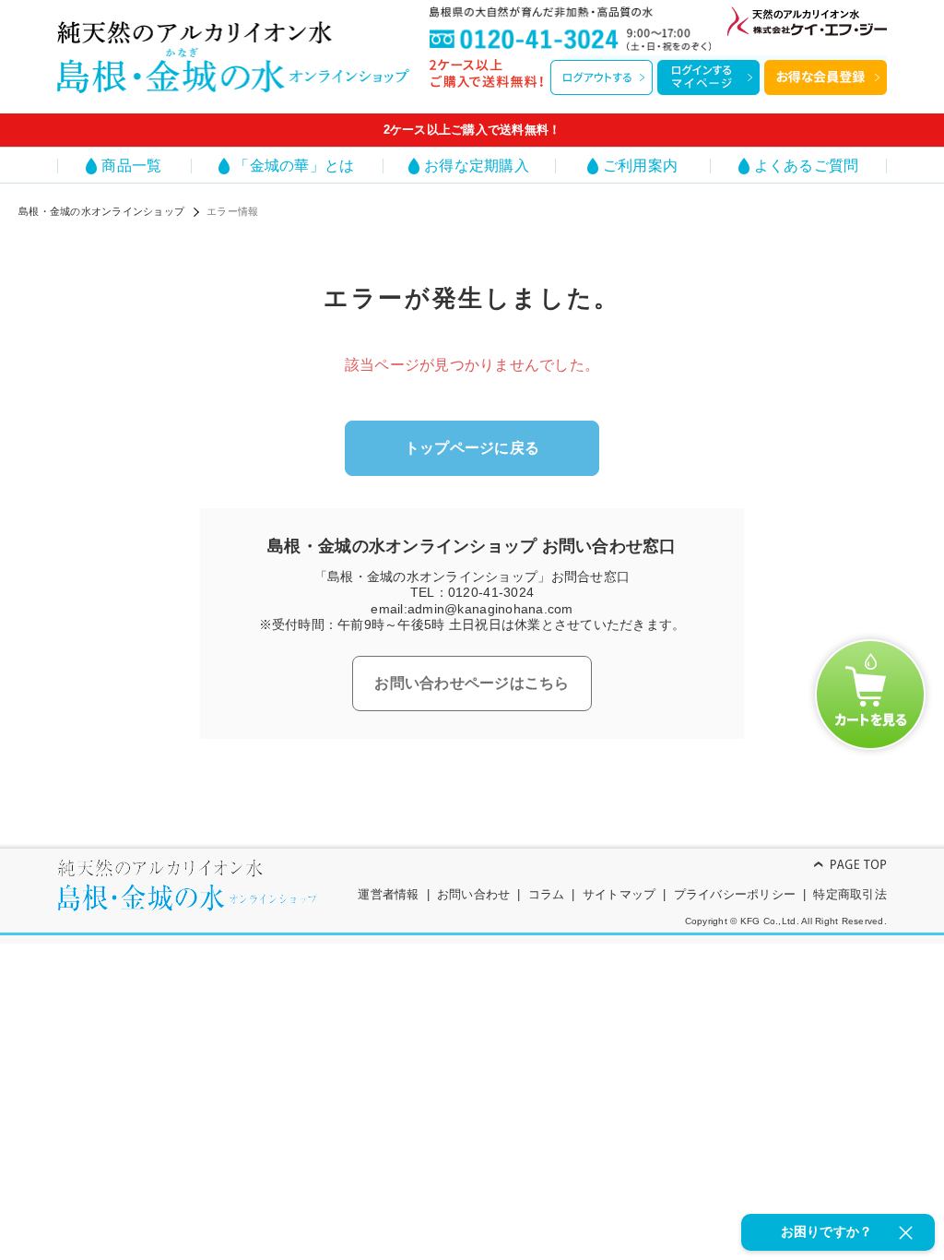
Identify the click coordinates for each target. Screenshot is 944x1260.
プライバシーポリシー (735, 894)
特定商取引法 (850, 894)
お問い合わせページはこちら (471, 683)
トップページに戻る (472, 448)
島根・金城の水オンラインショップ (101, 211)
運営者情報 (388, 894)
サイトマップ (619, 894)
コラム (546, 894)
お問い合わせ (474, 894)
